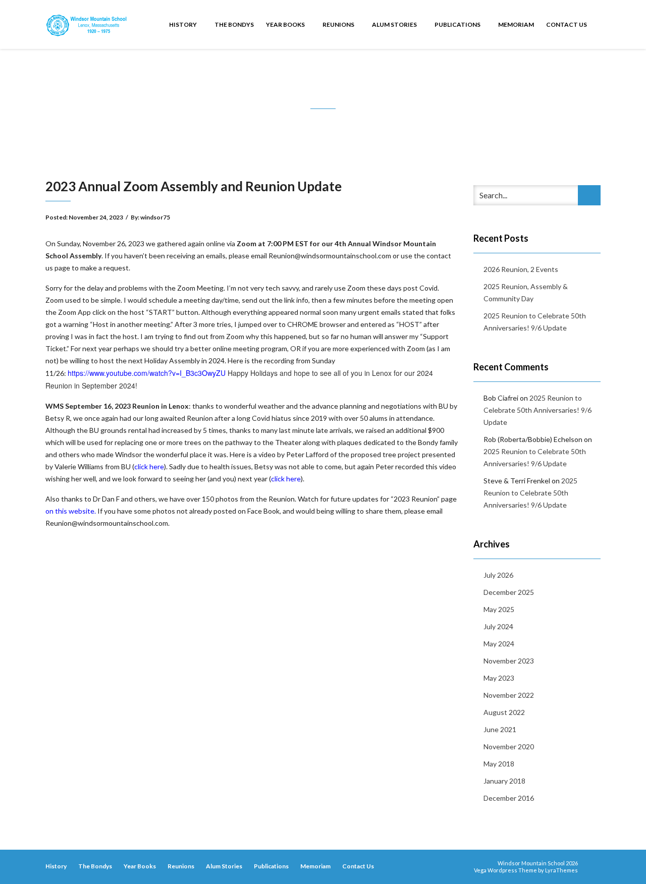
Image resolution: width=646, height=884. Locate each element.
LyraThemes (561, 870)
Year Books (286, 24)
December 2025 (508, 592)
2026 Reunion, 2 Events (520, 269)
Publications (458, 24)
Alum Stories (395, 24)
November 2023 (508, 660)
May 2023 (498, 678)
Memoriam (516, 24)
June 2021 (499, 729)
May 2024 (498, 643)
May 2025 (498, 609)
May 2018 (498, 763)
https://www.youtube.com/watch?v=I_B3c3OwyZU (147, 373)
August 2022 (504, 712)
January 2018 (504, 781)
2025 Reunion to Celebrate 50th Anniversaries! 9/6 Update (534, 321)
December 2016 (508, 798)
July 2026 (498, 575)
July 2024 (498, 626)
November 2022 (508, 695)
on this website (69, 511)
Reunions (338, 24)
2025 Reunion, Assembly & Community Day (525, 292)
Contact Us (566, 24)
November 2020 (508, 746)
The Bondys (234, 24)
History (183, 24)
